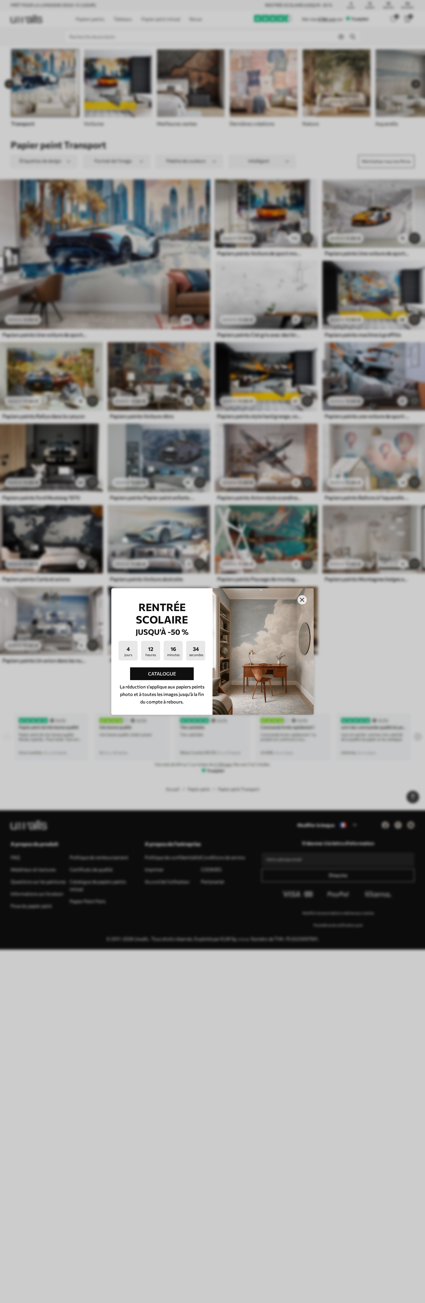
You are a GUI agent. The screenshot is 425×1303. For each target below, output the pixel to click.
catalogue (162, 673)
